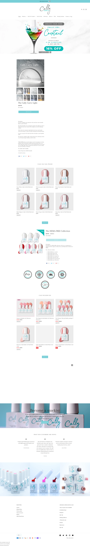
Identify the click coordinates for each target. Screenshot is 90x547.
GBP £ (19, 535)
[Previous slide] (40, 52)
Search (18, 507)
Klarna (18, 514)
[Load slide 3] (44, 52)
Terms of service (20, 512)
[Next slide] (48, 52)
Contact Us (45, 422)
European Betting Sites (4, 545)
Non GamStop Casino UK (5, 542)
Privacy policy (19, 511)
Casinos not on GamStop (5, 543)
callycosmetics (71, 537)
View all (45, 222)
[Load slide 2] (43, 52)
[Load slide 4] (45, 52)
